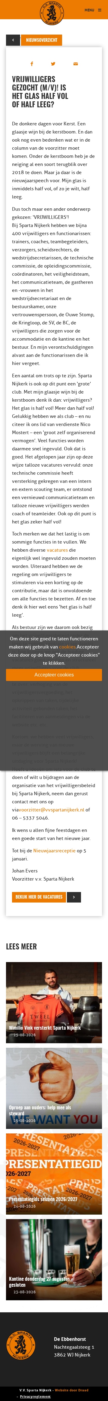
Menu (89, 10)
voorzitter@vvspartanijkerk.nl (51, 810)
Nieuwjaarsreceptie (54, 851)
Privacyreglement (35, 1396)
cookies (67, 647)
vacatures (57, 550)
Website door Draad (71, 1389)
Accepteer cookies (54, 674)
